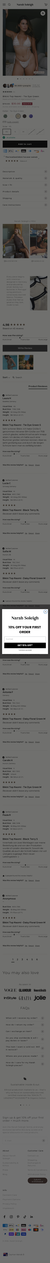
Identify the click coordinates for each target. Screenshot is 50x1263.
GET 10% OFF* (25, 645)
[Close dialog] (45, 611)
